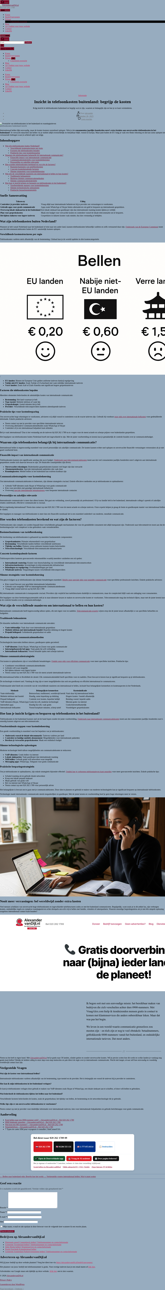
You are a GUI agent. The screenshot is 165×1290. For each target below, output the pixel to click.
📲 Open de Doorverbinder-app (49, 1158)
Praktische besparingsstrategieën (23, 190)
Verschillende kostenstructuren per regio (26, 148)
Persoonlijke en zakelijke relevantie (24, 162)
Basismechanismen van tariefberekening (26, 167)
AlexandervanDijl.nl (38, 1058)
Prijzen (8, 19)
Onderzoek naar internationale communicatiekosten (98, 719)
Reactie (4, 1207)
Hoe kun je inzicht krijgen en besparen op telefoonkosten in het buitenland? (35, 183)
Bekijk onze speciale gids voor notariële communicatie (84, 580)
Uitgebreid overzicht (18, 22)
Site (1, 1222)
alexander (89, 113)
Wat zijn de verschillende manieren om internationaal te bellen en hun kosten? (36, 174)
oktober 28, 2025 (86, 116)
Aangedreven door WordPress (12, 1284)
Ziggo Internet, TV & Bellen (102, 1167)
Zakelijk (8, 31)
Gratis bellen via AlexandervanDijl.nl (47, 1167)
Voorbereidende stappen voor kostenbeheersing (29, 185)
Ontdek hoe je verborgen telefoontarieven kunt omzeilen (89, 772)
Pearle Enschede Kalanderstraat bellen (20, 1249)
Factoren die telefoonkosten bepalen (25, 150)
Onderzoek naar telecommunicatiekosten (70, 460)
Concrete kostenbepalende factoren (24, 169)
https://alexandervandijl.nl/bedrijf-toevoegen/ (74, 1262)
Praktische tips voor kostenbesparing (25, 153)
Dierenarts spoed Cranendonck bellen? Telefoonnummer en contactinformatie (36, 1242)
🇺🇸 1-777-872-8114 (85, 1147)
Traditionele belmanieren (20, 176)
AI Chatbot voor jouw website (17, 26)
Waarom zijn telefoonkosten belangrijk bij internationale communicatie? (34, 155)
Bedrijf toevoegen (12, 17)
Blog (7, 24)
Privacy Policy (6, 1280)
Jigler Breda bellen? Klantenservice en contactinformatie (28, 1247)
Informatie (82, 95)
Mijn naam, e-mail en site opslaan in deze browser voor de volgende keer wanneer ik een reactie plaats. (45, 1226)
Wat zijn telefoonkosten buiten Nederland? (22, 146)
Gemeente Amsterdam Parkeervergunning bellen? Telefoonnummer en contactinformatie (41, 1252)
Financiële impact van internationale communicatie (30, 157)
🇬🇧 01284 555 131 (63, 1147)
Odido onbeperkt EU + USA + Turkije (76, 1167)
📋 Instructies (106, 1147)
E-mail (3, 1217)
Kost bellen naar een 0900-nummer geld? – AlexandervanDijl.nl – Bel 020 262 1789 (39, 1120)
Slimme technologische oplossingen (24, 188)
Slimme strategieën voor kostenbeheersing (27, 171)
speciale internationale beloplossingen (29, 490)
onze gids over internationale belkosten (130, 417)
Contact (8, 28)
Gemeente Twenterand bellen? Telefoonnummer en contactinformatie (33, 1245)
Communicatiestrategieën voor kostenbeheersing (30, 160)
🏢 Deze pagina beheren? (106, 1158)
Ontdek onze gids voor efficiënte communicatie (70, 661)
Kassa (7, 15)
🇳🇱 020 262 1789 (43, 1147)
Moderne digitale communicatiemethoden (27, 178)
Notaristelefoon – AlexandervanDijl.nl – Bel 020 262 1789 (29, 1127)
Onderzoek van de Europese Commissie (142, 227)
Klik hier (53, 1271)
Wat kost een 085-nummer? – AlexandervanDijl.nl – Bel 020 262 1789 (34, 1125)
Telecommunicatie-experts (87, 611)
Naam (3, 1212)
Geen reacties (86, 119)
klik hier (91, 1267)
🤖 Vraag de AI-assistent (79, 1158)
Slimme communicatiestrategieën (23, 181)
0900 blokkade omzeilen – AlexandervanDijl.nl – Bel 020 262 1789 (32, 1122)
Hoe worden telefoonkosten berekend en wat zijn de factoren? (30, 164)
